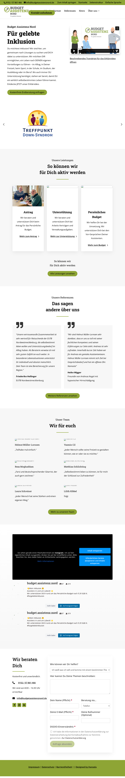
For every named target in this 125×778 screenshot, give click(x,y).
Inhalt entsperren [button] (95, 551)
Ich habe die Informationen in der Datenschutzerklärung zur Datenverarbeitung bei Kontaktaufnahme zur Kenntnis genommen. (79, 734)
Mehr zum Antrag (28, 236)
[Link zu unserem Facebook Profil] (14, 705)
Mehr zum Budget (97, 245)
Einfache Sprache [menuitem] (113, 2)
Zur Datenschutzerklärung (74, 738)
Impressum (34, 767)
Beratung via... (88, 700)
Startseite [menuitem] (82, 2)
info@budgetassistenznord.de (32, 698)
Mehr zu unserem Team (62, 511)
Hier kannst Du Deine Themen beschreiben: (72, 676)
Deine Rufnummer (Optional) (90, 713)
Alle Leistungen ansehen (62, 273)
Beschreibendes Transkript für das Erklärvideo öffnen (93, 60)
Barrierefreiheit (64, 767)
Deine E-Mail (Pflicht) (61, 712)
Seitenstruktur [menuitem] (96, 2)
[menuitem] (57, 11)
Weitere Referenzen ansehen (62, 395)
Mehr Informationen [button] (45, 561)
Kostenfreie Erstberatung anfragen (27, 92)
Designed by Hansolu (86, 767)
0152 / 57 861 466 (14, 2)
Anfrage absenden (62, 744)
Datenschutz (48, 767)
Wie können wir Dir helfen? (64, 664)
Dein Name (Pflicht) (61, 700)
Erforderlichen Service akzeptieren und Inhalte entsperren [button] (95, 560)
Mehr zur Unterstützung (62, 236)
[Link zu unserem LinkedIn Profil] (24, 705)
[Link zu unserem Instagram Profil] (19, 705)
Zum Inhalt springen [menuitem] (66, 2)
